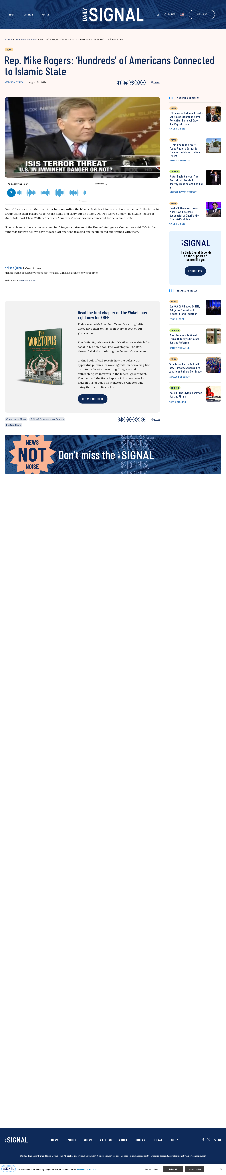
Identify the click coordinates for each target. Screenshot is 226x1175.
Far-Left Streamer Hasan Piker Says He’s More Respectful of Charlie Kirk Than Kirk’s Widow (184, 213)
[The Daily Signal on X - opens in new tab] (208, 1139)
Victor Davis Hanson (182, 192)
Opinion (28, 14)
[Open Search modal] (158, 14)
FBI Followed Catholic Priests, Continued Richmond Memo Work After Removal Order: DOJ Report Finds (186, 118)
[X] (137, 419)
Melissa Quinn (14, 82)
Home (8, 39)
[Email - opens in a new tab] (131, 82)
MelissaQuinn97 (28, 280)
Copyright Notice (94, 1155)
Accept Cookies (195, 1169)
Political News (13, 424)
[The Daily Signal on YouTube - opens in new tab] (219, 1139)
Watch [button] (46, 14)
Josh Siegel (176, 319)
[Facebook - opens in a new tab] (119, 82)
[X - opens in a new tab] (137, 82)
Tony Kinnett (177, 401)
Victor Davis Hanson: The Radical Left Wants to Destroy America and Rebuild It (186, 181)
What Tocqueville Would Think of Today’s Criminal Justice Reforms (184, 338)
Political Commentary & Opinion (47, 419)
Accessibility (143, 1155)
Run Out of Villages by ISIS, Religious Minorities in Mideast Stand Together (184, 309)
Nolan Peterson (179, 376)
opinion (174, 171)
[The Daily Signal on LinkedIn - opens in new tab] (214, 1140)
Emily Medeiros (179, 160)
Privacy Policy (112, 1155)
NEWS (173, 301)
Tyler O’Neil (177, 128)
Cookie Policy (128, 1155)
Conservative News (25, 39)
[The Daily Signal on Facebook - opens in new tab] (203, 1139)
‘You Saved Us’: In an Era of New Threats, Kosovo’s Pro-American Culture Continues (185, 367)
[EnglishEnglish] (182, 14)
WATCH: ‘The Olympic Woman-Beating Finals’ (186, 394)
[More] (143, 419)
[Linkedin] (126, 419)
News (12, 14)
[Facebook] (120, 419)
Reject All (173, 1169)
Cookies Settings (151, 1169)
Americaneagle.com (196, 1155)
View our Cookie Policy (86, 1169)
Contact (141, 1140)
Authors (106, 1140)
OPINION (175, 330)
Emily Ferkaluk (179, 348)
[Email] (132, 419)
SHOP (174, 1140)
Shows (88, 1140)
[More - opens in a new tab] (143, 82)
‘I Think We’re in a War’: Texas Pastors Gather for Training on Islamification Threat (184, 150)
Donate (159, 1140)
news (173, 108)
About (123, 1140)
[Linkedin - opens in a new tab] (125, 82)
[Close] (221, 1169)
